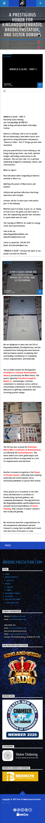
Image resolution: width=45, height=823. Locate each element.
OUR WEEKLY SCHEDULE (12, 593)
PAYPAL (9, 590)
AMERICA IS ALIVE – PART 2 (23, 69)
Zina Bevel (7, 84)
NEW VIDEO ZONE (12, 603)
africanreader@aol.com (17, 619)
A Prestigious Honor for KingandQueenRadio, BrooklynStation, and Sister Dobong (23, 276)
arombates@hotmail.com (18, 634)
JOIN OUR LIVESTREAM (12, 599)
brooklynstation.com (18, 616)
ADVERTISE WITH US (11, 577)
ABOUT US (10, 580)
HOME (7, 574)
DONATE (8, 584)
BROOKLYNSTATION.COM (22, 562)
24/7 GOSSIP (7, 56)
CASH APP (10, 587)
